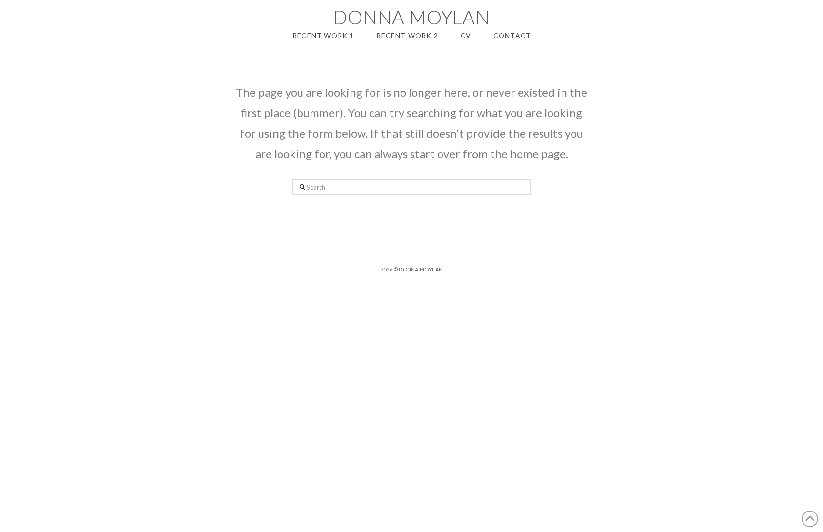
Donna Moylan (411, 17)
